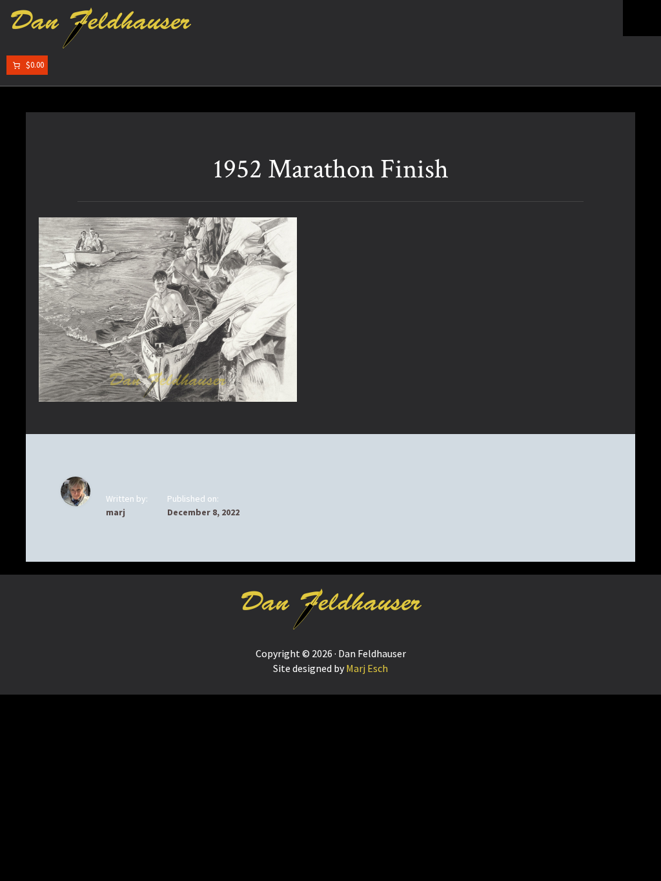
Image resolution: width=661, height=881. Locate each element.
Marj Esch (367, 668)
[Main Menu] (642, 18)
